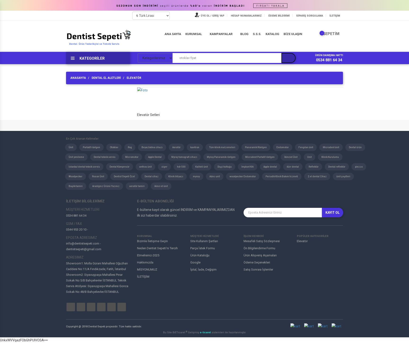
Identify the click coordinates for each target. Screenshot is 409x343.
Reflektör (314, 166)
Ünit (71, 147)
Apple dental (270, 166)
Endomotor (282, 147)
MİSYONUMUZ (147, 269)
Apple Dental (155, 157)
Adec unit (214, 176)
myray (196, 176)
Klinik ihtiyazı (175, 176)
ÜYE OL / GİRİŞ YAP (212, 15)
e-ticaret (206, 332)
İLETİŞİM (334, 15)
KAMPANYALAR (221, 34)
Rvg (130, 147)
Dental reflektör (336, 166)
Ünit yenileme (76, 157)
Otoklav (114, 147)
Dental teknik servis (105, 157)
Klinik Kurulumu (330, 157)
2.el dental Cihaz (317, 176)
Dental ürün (355, 147)
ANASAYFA (78, 78)
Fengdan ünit (305, 147)
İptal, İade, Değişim (203, 269)
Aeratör (176, 147)
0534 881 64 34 (329, 60)
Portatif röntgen (91, 147)
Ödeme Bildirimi (279, 15)
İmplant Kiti (247, 166)
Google (195, 262)
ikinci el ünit (161, 186)
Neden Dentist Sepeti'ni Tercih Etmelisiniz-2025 (157, 251)
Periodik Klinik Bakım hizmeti (282, 176)
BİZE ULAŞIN (293, 34)
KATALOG (272, 34)
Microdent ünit (331, 147)
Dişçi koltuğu (225, 166)
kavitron (194, 147)
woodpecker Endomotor (243, 176)
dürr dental (293, 166)
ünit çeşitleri (343, 176)
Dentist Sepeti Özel (124, 176)
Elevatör (134, 78)
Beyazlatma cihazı (152, 147)
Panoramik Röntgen (256, 147)
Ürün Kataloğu (199, 255)
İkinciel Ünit (291, 157)
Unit (309, 157)
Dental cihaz (152, 176)
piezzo (359, 166)
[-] (318, 34)
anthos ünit (145, 166)
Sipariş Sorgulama (309, 15)
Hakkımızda (145, 262)
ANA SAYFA (172, 34)
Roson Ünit (98, 176)
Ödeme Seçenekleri (257, 262)
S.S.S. (257, 34)
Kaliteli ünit (201, 166)
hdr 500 (181, 166)
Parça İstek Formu (202, 248)
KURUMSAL (193, 34)
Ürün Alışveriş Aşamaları (260, 255)
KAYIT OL (332, 212)
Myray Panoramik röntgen (221, 157)
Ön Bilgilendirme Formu (259, 248)
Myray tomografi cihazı (184, 157)
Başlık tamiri (76, 186)
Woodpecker (75, 176)
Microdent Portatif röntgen (260, 157)
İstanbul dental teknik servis (84, 166)
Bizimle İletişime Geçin (152, 241)
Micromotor (131, 157)
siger (164, 166)
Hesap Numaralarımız (246, 15)
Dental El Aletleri (106, 78)
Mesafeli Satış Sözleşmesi (262, 241)
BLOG (244, 34)
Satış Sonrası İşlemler (258, 269)
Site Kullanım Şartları (204, 241)
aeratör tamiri (137, 186)
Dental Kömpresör (119, 166)
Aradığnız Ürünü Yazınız (106, 186)
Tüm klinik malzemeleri (222, 147)
